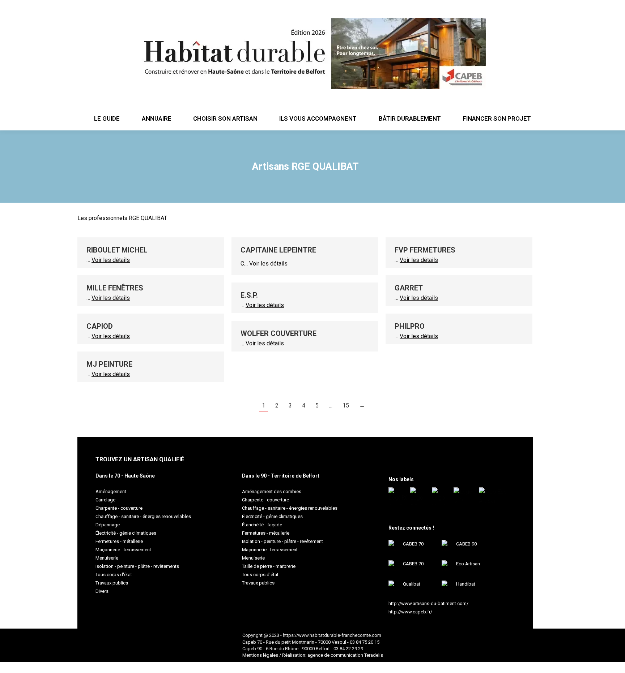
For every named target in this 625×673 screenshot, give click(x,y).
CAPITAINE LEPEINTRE (278, 250)
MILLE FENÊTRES (114, 288)
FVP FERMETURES (425, 250)
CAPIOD (99, 326)
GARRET (409, 288)
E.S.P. (249, 295)
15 (346, 405)
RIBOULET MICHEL (117, 250)
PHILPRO (410, 326)
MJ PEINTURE (109, 364)
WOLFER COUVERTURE (278, 333)
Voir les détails (111, 259)
